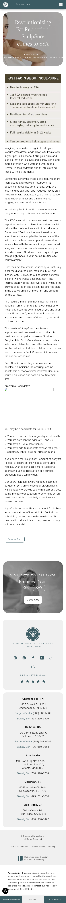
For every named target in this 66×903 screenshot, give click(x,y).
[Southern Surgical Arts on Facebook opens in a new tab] (33, 658)
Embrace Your (33, 582)
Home (27, 54)
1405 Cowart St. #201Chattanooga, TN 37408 (33, 706)
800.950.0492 (26, 889)
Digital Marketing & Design (36, 858)
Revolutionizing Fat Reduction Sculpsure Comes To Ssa (33, 58)
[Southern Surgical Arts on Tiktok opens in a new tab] (50, 658)
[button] (5, 891)
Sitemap (52, 846)
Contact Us (33, 599)
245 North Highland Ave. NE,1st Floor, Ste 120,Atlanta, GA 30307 (33, 764)
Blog (36, 54)
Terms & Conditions (19, 846)
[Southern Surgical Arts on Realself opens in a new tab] (33, 667)
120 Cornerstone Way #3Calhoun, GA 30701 (33, 734)
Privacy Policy (38, 846)
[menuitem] (15, 658)
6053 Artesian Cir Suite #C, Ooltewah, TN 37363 (33, 789)
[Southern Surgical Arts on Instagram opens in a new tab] (15, 658)
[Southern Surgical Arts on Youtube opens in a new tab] (42, 658)
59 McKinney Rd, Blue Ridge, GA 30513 (33, 812)
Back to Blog (14, 539)
